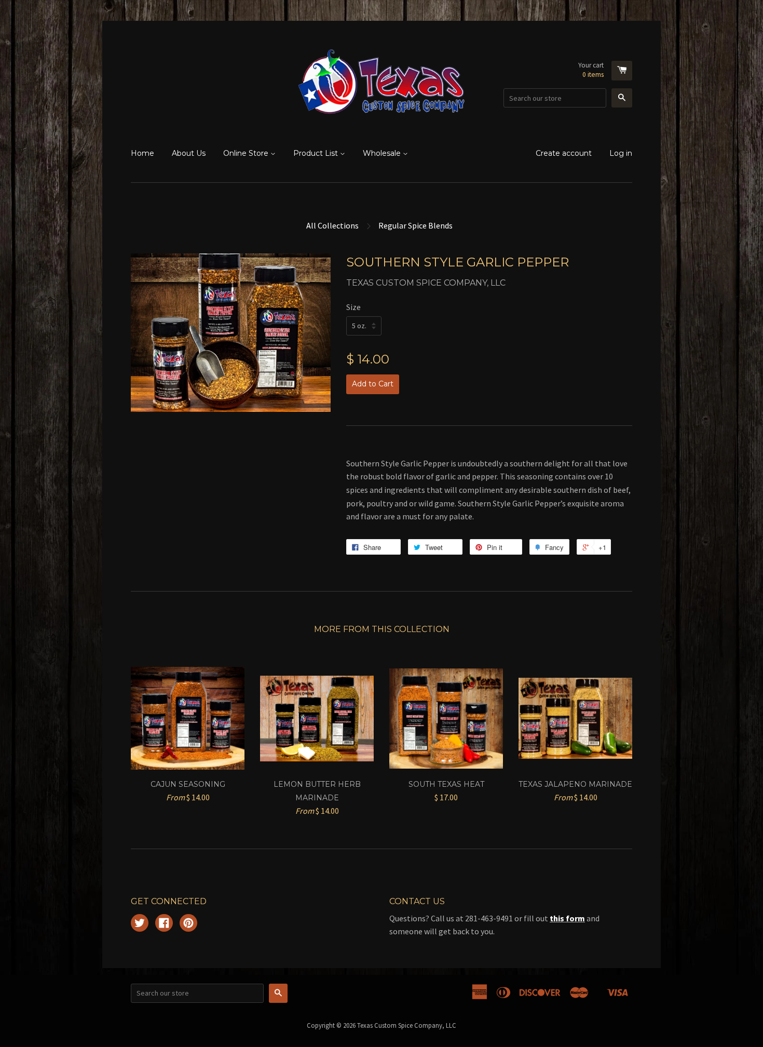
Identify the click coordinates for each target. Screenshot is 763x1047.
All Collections (332, 225)
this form (567, 918)
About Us (189, 153)
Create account (564, 153)
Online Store (246, 153)
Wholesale (383, 153)
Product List (316, 153)
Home (142, 153)
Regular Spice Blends (415, 225)
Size (353, 307)
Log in (620, 153)
